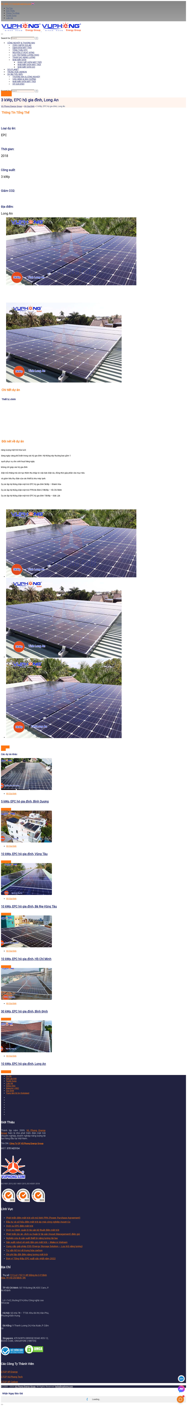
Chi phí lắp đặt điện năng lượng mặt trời (27, 1254)
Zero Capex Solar (21, 45)
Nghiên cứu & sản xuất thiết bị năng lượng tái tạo (32, 1238)
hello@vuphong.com (64, 1386)
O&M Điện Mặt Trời (22, 48)
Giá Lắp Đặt (11, 1078)
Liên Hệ (9, 18)
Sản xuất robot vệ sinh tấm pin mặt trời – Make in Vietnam (36, 1242)
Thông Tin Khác (13, 13)
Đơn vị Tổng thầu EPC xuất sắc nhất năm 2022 (31, 1258)
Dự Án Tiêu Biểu (15, 74)
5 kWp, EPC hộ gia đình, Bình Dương (25, 801)
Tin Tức (9, 8)
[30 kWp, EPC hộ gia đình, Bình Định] (26, 999)
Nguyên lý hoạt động (23, 52)
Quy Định (10, 1091)
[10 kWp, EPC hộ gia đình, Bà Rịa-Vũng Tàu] (26, 894)
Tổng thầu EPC (20, 50)
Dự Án (9, 1076)
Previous (5, 747)
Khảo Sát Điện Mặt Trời (30, 62)
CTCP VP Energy (9, 1371)
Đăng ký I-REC (12, 1088)
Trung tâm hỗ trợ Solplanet (17, 1093)
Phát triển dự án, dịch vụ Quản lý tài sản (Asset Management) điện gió (43, 1234)
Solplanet (13, 69)
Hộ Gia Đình (18, 84)
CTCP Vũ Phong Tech (12, 1376)
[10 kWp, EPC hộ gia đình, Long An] (26, 1051)
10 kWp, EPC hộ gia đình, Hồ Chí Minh (26, 959)
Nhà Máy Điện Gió (26, 67)
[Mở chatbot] (180, 1399)
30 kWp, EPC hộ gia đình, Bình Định (24, 1011)
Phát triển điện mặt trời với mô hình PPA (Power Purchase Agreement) (43, 1217)
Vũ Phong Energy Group (25, 1386)
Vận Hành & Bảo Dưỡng (24, 79)
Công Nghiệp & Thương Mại (21, 43)
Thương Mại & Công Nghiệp (26, 77)
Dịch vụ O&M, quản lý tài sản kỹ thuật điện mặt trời (32, 1230)
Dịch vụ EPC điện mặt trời (19, 1225)
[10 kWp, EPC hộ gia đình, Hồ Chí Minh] (26, 946)
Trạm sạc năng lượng (23, 57)
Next (3, 749)
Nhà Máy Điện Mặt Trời (29, 64)
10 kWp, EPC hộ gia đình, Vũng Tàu (24, 854)
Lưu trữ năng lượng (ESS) (25, 55)
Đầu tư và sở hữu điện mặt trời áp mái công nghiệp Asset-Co (38, 1221)
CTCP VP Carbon (9, 1381)
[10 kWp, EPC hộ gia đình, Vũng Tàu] (26, 842)
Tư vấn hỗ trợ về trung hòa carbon (24, 1250)
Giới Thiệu (10, 11)
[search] (23, 38)
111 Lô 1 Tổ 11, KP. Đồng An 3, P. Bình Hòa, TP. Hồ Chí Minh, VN (24, 1276)
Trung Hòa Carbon (17, 72)
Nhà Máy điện (19, 60)
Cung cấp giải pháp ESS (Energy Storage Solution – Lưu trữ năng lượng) (44, 1246)
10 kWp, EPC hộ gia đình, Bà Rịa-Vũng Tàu (29, 906)
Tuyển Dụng (11, 15)
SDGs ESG (10, 1086)
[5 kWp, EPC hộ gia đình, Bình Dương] (26, 789)
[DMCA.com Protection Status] (34, 1353)
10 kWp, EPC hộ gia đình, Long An (23, 1064)
